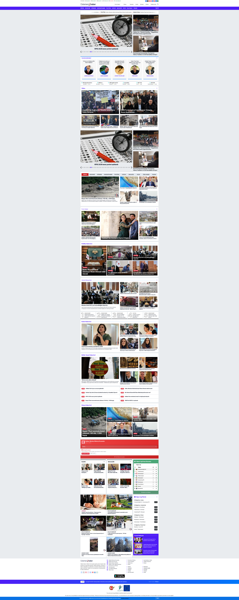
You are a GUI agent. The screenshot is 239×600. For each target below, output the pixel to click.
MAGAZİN (119, 8)
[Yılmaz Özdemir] (134, 69)
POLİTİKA (108, 8)
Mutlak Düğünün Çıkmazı (104, 62)
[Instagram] (88, 572)
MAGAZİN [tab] (131, 174)
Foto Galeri (117, 4)
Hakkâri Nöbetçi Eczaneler (114, 560)
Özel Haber (129, 8)
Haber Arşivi (111, 569)
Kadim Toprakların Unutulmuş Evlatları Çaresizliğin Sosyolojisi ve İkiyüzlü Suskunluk (89, 63)
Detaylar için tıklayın (145, 492)
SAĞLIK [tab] (124, 174)
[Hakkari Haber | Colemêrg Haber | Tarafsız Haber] (88, 4)
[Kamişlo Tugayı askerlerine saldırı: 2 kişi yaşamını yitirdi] (145, 414)
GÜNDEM (93, 8)
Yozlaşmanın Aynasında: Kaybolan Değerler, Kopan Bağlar (134, 63)
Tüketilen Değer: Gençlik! (119, 62)
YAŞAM (135, 8)
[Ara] (158, 4)
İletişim (142, 4)
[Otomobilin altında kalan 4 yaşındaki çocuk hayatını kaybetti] (119, 502)
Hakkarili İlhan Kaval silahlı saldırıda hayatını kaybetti (89, 316)
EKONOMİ (87, 8)
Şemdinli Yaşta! (150, 61)
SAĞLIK (114, 8)
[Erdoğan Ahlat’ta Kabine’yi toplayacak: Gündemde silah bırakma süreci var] (145, 268)
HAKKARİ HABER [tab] (108, 174)
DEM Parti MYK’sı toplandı (131, 400)
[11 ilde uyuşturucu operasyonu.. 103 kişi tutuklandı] (119, 523)
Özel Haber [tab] (146, 174)
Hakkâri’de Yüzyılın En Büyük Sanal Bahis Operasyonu (105, 316)
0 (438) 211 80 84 (86, 453)
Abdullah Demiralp (89, 75)
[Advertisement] (75, 29)
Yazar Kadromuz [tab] (86, 58)
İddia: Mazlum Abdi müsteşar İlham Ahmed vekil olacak (135, 12)
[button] (81, 52)
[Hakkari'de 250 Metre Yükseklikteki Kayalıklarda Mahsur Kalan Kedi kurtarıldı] (119, 544)
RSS (83, 581)
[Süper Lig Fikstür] (156, 496)
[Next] (95, 572)
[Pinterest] (86, 572)
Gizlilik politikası (125, 598)
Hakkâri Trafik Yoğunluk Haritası (115, 564)
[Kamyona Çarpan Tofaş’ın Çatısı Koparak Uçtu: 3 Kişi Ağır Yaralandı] (93, 523)
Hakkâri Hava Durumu (113, 561)
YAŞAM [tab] (154, 174)
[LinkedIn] (90, 572)
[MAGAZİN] (130, 461)
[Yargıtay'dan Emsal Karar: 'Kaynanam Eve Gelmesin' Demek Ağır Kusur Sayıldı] (93, 502)
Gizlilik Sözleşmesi (147, 561)
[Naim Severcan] (150, 69)
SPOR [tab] (138, 174)
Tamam (157, 598)
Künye (147, 4)
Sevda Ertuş (104, 75)
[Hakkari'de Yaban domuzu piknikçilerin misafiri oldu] (93, 544)
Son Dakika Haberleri (113, 568)
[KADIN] (104, 461)
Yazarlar (132, 4)
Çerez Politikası (131, 561)
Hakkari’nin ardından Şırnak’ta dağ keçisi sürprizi (137, 396)
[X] (84, 572)
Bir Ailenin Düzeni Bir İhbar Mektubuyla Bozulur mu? (138, 392)
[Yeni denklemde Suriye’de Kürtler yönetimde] (119, 268)
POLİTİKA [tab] (116, 174)
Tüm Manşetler (112, 567)
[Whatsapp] (97, 572)
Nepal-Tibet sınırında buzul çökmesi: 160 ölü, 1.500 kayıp (99, 400)
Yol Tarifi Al (93, 453)
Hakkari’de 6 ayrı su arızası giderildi (94, 388)
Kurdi (137, 4)
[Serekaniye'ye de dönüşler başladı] (145, 429)
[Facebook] (81, 572)
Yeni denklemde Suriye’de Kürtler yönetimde (104, 12)
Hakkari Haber (87, 313)
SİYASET (145, 570)
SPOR (124, 8)
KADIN (84, 461)
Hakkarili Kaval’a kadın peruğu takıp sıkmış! (152, 316)
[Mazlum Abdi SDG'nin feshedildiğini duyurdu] (145, 252)
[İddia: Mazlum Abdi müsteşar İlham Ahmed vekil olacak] (94, 260)
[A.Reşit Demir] (119, 69)
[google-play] (119, 576)
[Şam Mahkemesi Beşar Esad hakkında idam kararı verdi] (119, 429)
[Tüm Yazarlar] (156, 58)
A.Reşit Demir (119, 75)
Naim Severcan (150, 75)
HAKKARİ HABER (101, 8)
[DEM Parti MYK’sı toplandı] (119, 252)
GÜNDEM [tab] (99, 174)
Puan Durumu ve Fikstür (113, 565)
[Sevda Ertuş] (104, 69)
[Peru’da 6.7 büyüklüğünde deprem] (119, 414)
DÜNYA (82, 8)
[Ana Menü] (158, 8)
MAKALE (129, 569)
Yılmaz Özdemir (135, 75)
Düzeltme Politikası (132, 560)
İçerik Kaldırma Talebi (148, 560)
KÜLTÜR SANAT (131, 572)
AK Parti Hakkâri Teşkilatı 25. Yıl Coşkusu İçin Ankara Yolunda (121, 316)
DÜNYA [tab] (85, 174)
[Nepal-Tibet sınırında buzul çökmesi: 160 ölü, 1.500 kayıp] (94, 422)
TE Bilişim (157, 581)
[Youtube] (93, 572)
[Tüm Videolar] (156, 88)
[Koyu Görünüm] (156, 8)
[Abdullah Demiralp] (89, 69)
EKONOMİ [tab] (92, 174)
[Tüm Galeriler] (156, 209)
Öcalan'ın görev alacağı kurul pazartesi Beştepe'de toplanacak (136, 316)
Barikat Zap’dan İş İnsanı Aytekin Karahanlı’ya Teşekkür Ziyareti (101, 392)
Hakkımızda (153, 4)
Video (125, 4)
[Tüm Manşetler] (156, 280)
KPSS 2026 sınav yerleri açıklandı (94, 396)
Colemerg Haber (137, 595)
